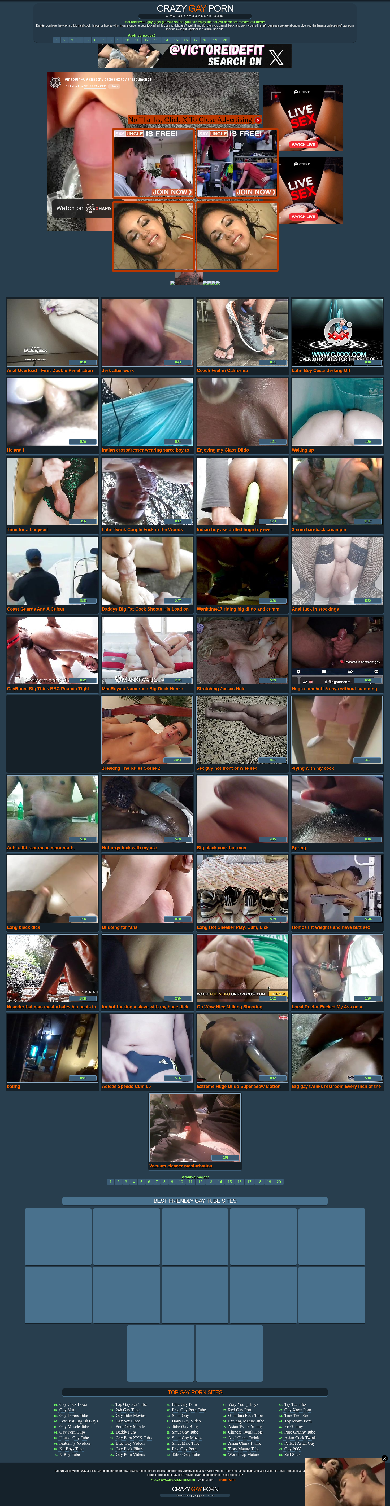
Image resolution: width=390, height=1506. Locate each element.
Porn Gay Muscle (130, 1426)
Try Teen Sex (295, 1404)
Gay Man (67, 1409)
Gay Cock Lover (73, 1404)
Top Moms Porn (298, 1421)
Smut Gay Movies (187, 1437)
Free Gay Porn (184, 1448)
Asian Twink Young (245, 1426)
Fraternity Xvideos (75, 1443)
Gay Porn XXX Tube (134, 1437)
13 (156, 40)
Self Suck (292, 1454)
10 (127, 40)
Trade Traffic (227, 1479)
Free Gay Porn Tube (189, 1409)
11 (137, 40)
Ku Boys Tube (71, 1448)
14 (166, 40)
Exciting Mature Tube (246, 1421)
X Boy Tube (69, 1454)
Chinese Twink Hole (245, 1432)
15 (176, 40)
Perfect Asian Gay (299, 1443)
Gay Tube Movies (130, 1415)
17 (195, 40)
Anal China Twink (243, 1437)
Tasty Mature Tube (243, 1448)
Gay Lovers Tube (73, 1415)
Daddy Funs (126, 1432)
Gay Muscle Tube (74, 1426)
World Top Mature (243, 1454)
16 (186, 40)
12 (146, 40)
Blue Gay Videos (130, 1443)
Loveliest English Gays (78, 1421)
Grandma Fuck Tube (245, 1415)
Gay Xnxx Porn (297, 1409)
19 (215, 40)
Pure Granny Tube (299, 1432)
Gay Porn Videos (130, 1454)
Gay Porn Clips (72, 1432)
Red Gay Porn (240, 1409)
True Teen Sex (296, 1415)
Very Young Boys (243, 1404)
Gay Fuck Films (129, 1448)
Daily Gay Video (186, 1421)
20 (225, 40)
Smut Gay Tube (185, 1432)
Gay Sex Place (128, 1421)
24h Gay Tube (128, 1409)
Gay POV (292, 1448)
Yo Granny (293, 1426)
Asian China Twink (244, 1443)
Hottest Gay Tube (74, 1437)
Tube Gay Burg (185, 1426)
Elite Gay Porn (184, 1404)
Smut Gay (180, 1415)
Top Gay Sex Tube (131, 1404)
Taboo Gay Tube (186, 1454)
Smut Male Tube (186, 1443)
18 (205, 40)
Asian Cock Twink (300, 1437)
